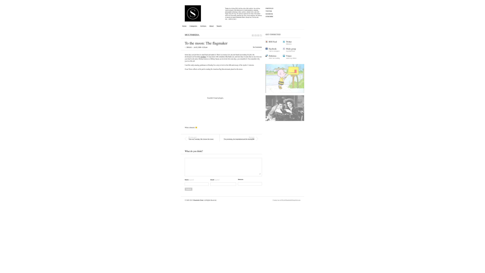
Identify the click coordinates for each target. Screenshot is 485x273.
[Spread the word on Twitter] (255, 35)
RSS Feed (273, 41)
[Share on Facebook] (253, 35)
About (211, 26)
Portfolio (269, 8)
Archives (203, 26)
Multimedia (192, 34)
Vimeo (289, 55)
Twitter (269, 11)
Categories (193, 26)
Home (184, 26)
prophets (203, 57)
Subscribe (269, 16)
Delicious (272, 55)
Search (219, 26)
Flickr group (291, 48)
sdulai (189, 47)
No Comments (257, 47)
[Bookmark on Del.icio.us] (258, 35)
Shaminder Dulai (198, 200)
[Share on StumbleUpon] (261, 35)
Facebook (269, 14)
